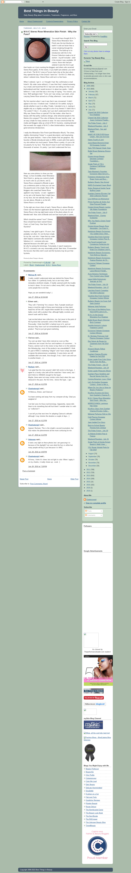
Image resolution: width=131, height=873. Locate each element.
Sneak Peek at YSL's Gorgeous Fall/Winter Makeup (96, 166)
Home (21, 21)
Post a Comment (29, 471)
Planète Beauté (91, 803)
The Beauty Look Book (94, 813)
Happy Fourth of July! (96, 140)
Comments (91, 515)
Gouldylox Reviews (93, 800)
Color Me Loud (91, 781)
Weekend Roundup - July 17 (98, 287)
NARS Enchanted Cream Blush (99, 185)
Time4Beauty (91, 826)
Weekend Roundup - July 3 (98, 126)
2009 (88, 86)
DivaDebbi (89, 791)
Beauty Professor (92, 769)
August (91, 454)
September (92, 456)
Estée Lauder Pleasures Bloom (99, 371)
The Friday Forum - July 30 (98, 431)
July (90, 110)
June (90, 107)
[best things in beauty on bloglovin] (95, 705)
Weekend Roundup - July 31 (98, 439)
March (91, 98)
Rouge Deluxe (91, 807)
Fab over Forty (91, 797)
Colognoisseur (91, 778)
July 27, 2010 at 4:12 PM (37, 384)
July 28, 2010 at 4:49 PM (37, 452)
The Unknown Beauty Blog (96, 822)
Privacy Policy (72, 21)
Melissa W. (32, 275)
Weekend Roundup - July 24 (98, 368)
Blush (32, 265)
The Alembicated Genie (94, 810)
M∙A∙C (48, 265)
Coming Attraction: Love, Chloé (99, 379)
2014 (88, 479)
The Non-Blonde (92, 816)
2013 (88, 476)
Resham (31, 367)
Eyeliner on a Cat (92, 794)
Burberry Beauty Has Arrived (98, 182)
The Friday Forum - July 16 (98, 284)
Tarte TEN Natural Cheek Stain (99, 148)
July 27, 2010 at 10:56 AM (38, 333)
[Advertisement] (94, 591)
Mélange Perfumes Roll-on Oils (99, 414)
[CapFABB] (97, 859)
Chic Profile (90, 775)
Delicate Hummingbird (94, 788)
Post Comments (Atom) (39, 484)
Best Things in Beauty (41, 11)
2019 (88, 491)
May (90, 104)
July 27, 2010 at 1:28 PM (37, 362)
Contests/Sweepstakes (54, 21)
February (91, 95)
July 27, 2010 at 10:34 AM (38, 297)
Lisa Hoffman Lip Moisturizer (98, 199)
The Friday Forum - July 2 (97, 123)
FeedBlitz (103, 36)
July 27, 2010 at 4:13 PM (37, 435)
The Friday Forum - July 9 (97, 212)
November (92, 463)
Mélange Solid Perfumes (97, 306)
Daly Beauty (90, 785)
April (90, 101)
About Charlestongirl (35, 21)
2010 (88, 89)
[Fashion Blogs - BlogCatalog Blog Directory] (97, 740)
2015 (88, 482)
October (91, 460)
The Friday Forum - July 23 (98, 365)
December (92, 466)
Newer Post (24, 479)
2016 (88, 485)
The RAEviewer (91, 819)
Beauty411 (90, 772)
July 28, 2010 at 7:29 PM (37, 466)
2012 (88, 472)
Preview (87, 36)
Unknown (32, 439)
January (91, 91)
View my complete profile (96, 503)
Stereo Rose (56, 265)
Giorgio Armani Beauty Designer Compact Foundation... (96, 159)
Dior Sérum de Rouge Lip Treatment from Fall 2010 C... (98, 343)
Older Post (74, 479)
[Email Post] (53, 262)
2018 (88, 488)
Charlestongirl (40, 265)
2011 (88, 470)
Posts (89, 511)
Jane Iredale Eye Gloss (96, 422)
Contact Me (86, 21)
